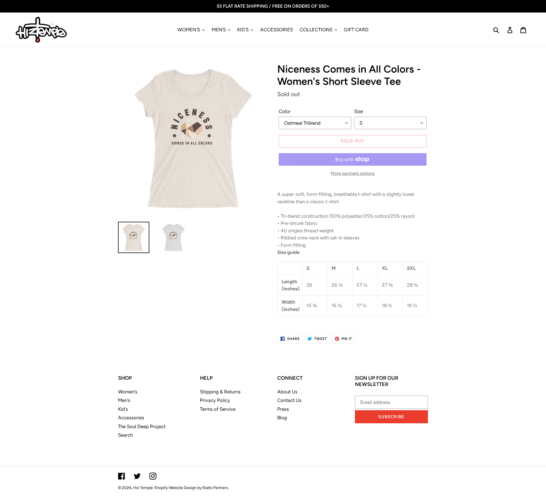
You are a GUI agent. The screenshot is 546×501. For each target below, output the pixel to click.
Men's (124, 400)
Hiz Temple (143, 487)
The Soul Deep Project (142, 426)
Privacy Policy (215, 400)
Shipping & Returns (220, 392)
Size (358, 111)
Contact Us (289, 400)
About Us (287, 392)
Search (125, 435)
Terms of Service (217, 409)
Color (285, 111)
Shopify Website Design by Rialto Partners (191, 487)
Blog (282, 417)
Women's (127, 392)
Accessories (131, 417)
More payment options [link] (353, 173)
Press (283, 409)
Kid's (123, 409)
